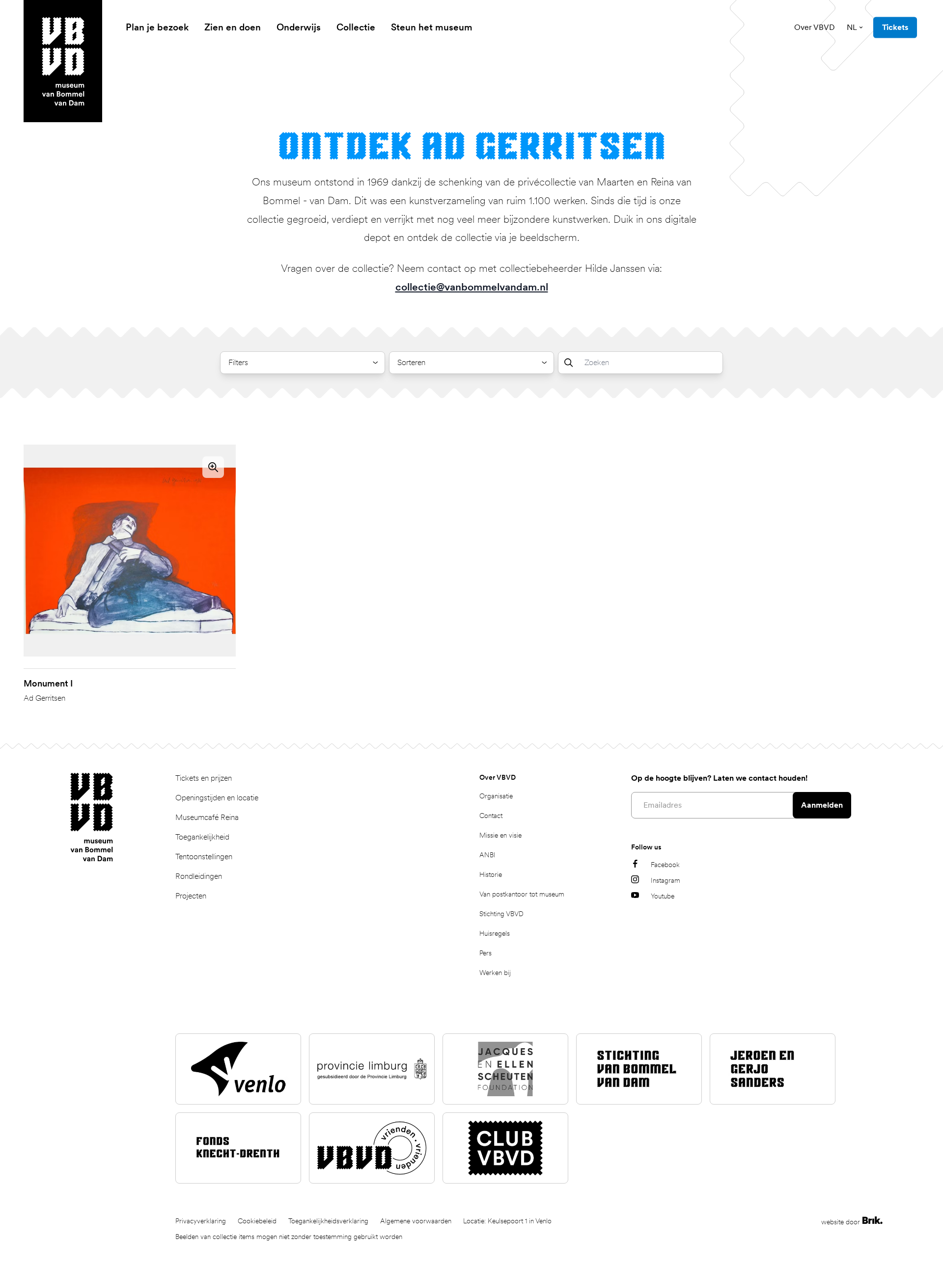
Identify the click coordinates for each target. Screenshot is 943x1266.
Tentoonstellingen (203, 856)
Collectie (355, 27)
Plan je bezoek (157, 27)
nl (852, 27)
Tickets (895, 27)
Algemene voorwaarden (415, 1221)
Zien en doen (232, 27)
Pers (485, 953)
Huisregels (494, 933)
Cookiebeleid (257, 1221)
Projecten (190, 895)
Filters (238, 362)
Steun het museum (431, 27)
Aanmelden (822, 805)
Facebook (665, 865)
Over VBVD (814, 27)
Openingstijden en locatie (216, 797)
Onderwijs (299, 27)
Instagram (665, 880)
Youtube (662, 896)
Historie (490, 874)
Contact (490, 815)
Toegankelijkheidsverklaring (328, 1221)
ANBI (487, 855)
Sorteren (411, 362)
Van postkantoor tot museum (521, 894)
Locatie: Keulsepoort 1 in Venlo (507, 1221)
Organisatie (496, 796)
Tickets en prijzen (203, 778)
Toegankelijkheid (202, 837)
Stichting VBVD (501, 914)
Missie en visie (500, 835)
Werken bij (495, 972)
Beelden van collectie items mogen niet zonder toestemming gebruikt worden (288, 1236)
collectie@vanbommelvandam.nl (471, 287)
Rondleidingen (198, 876)
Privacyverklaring (200, 1221)
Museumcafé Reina (207, 817)
